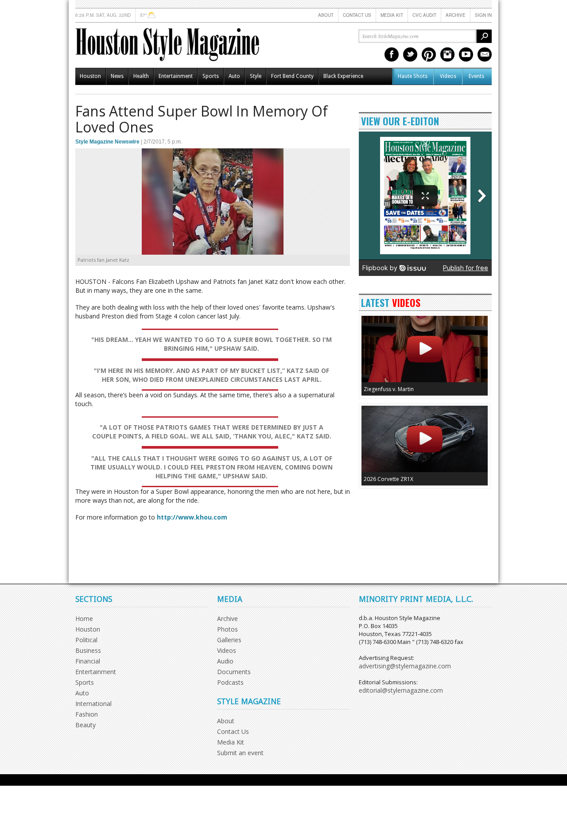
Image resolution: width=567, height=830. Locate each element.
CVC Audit (424, 15)
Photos (227, 629)
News (117, 76)
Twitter (410, 54)
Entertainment (176, 76)
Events (476, 76)
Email (485, 54)
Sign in (483, 15)
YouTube (466, 54)
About (326, 15)
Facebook (391, 54)
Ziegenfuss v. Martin (389, 389)
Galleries (229, 640)
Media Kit (392, 15)
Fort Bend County (292, 76)
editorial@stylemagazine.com (401, 690)
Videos (448, 76)
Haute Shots (412, 76)
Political (86, 640)
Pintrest (429, 54)
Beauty (85, 725)
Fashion (86, 714)
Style (255, 76)
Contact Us (357, 15)
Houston (90, 76)
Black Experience (343, 76)
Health (141, 76)
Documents (234, 671)
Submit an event (240, 753)
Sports (210, 76)
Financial (87, 661)
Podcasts (230, 682)
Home (84, 618)
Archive (456, 15)
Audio (225, 661)
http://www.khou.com (192, 517)
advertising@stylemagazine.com (405, 666)
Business (88, 650)
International (93, 703)
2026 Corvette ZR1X (388, 479)
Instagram (447, 54)
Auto (234, 76)
